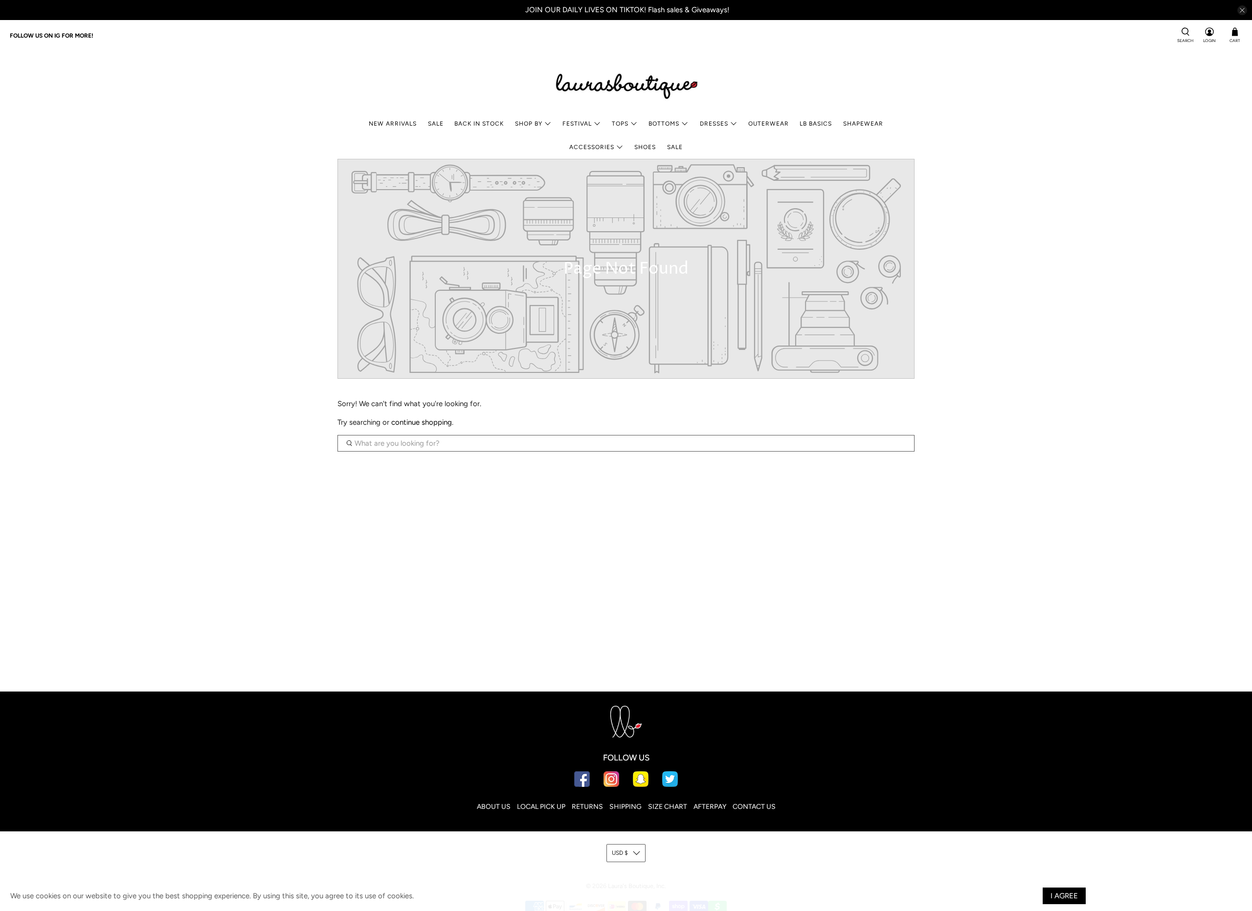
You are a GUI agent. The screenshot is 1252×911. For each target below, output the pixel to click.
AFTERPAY (709, 807)
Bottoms (663, 123)
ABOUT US (494, 807)
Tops (620, 123)
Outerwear (768, 123)
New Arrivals (393, 123)
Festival (577, 123)
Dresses (714, 123)
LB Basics (816, 123)
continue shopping (421, 422)
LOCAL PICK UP (541, 807)
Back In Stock (479, 123)
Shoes (645, 147)
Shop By (528, 123)
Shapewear (863, 123)
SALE (436, 123)
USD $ (620, 852)
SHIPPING (625, 807)
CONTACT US (754, 807)
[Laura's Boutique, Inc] (626, 84)
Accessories (591, 147)
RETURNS (587, 807)
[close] (1242, 10)
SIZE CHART (667, 807)
